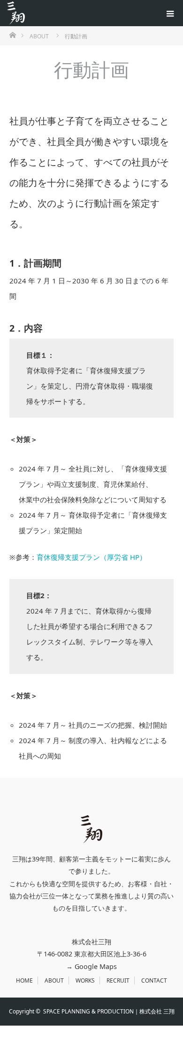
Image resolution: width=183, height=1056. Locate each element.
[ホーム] (12, 34)
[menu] (170, 13)
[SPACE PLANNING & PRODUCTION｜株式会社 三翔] (16, 13)
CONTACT (154, 980)
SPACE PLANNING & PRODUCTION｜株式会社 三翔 (109, 1011)
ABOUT (54, 980)
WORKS (85, 980)
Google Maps (96, 966)
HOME (24, 980)
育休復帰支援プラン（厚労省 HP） (91, 557)
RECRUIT (118, 980)
